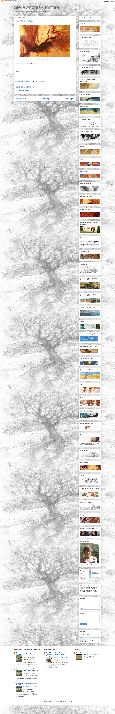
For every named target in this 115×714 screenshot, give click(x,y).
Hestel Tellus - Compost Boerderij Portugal (26, 683)
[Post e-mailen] (33, 81)
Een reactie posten (23, 90)
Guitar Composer (81, 653)
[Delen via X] (40, 81)
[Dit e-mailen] (36, 81)
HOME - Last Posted (86, 17)
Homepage (46, 99)
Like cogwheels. (27, 670)
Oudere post (69, 99)
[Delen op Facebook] (41, 81)
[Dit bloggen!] (38, 81)
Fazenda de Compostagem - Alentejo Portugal (27, 653)
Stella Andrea (84, 578)
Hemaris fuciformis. (58, 657)
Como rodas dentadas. (29, 656)
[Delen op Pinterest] (43, 81)
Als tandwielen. (27, 686)
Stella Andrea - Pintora (36, 7)
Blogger (70, 701)
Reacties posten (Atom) (49, 104)
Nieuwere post (20, 99)
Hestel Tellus (84, 574)
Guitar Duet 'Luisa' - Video (90, 654)
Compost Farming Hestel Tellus (25, 669)
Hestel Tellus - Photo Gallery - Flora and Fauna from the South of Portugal (57, 654)
